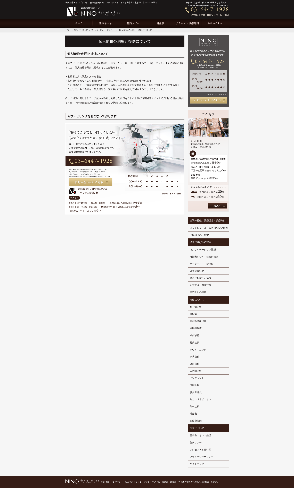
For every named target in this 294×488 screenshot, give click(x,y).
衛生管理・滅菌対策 (200, 285)
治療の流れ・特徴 (199, 235)
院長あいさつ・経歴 (200, 435)
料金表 (193, 413)
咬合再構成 (196, 392)
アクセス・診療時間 (200, 449)
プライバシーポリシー (202, 456)
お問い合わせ (215, 23)
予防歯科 (194, 356)
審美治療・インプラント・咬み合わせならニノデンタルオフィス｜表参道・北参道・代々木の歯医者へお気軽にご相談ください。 (160, 482)
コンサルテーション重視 (203, 249)
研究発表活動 (197, 271)
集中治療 (194, 406)
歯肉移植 (194, 335)
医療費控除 (196, 420)
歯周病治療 (196, 328)
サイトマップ (197, 464)
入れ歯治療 (196, 371)
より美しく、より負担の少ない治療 (209, 227)
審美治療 (194, 342)
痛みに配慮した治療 (200, 278)
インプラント (197, 378)
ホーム (79, 23)
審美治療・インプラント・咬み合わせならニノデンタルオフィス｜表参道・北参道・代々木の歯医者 (111, 2)
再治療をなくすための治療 (204, 256)
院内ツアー (196, 442)
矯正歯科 (194, 363)
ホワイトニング (198, 349)
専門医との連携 (198, 292)
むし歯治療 (196, 307)
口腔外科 (194, 385)
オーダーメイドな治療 (202, 263)
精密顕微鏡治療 (198, 321)
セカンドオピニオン (200, 399)
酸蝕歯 (193, 314)
